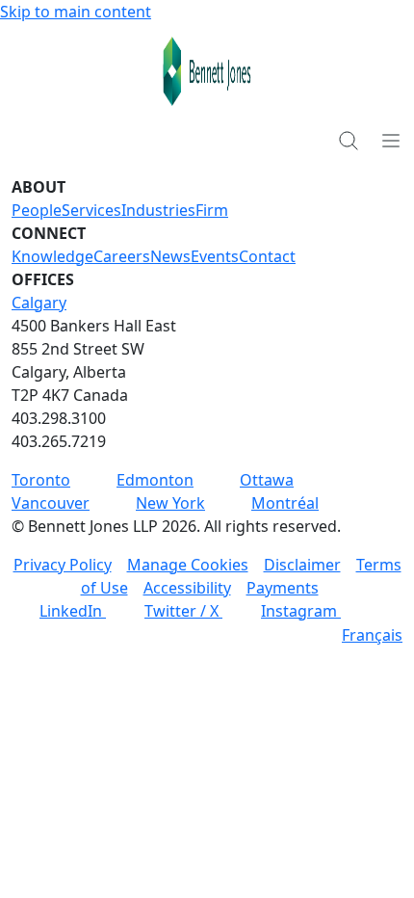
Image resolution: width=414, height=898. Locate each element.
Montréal (285, 503)
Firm (211, 210)
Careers (121, 256)
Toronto (41, 479)
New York (170, 503)
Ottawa (267, 479)
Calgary (39, 302)
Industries (158, 210)
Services (91, 210)
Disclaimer (302, 564)
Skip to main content (75, 11)
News (170, 256)
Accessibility (187, 587)
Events (215, 256)
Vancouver (51, 503)
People (37, 210)
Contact (267, 256)
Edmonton (155, 479)
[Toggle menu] (390, 139)
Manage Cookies (187, 564)
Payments (282, 587)
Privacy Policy (62, 564)
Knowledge (52, 256)
